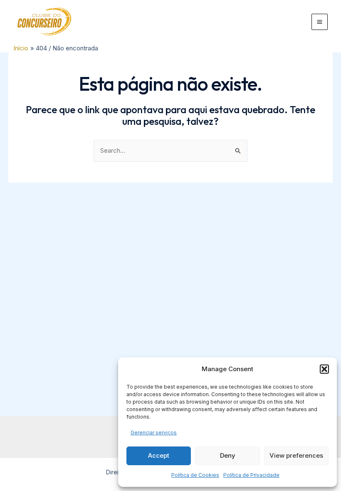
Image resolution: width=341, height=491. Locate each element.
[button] (324, 369)
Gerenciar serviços (154, 432)
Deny (227, 455)
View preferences (296, 455)
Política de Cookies (195, 475)
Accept (158, 455)
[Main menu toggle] (319, 22)
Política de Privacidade (251, 475)
